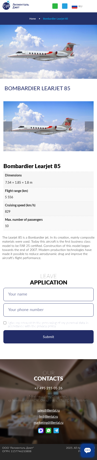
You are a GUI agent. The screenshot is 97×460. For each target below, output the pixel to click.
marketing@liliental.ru (48, 422)
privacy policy (46, 326)
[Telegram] (64, 6)
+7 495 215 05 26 (48, 388)
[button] (7, 127)
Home (32, 19)
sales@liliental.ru (48, 410)
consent (26, 323)
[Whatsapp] (55, 6)
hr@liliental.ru (48, 416)
